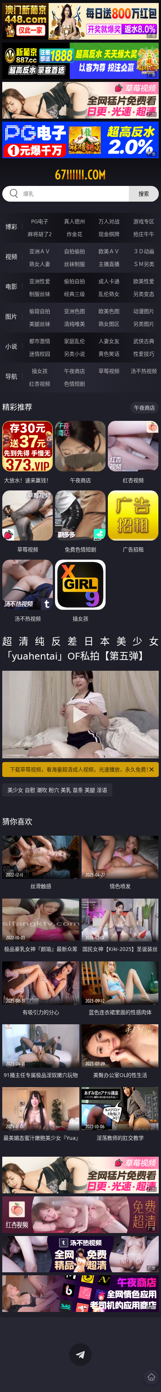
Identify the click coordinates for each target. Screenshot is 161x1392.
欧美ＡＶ (108, 251)
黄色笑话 (108, 353)
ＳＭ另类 (143, 263)
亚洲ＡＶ (39, 251)
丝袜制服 (74, 263)
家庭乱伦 (74, 341)
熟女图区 (108, 323)
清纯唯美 (74, 323)
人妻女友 (108, 341)
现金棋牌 (108, 234)
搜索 (144, 193)
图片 (11, 316)
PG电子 (39, 221)
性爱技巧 (143, 353)
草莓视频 (108, 370)
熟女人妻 (39, 263)
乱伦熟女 (108, 293)
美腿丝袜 (39, 323)
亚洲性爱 (39, 281)
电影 (11, 286)
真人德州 (74, 221)
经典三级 (74, 293)
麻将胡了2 (40, 234)
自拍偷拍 (74, 251)
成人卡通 (108, 281)
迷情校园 (39, 353)
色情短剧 (74, 383)
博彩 (11, 227)
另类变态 (143, 293)
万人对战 (108, 221)
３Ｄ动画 (143, 251)
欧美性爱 (143, 281)
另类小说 (74, 353)
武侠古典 (143, 341)
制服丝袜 (39, 293)
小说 (11, 346)
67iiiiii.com (80, 174)
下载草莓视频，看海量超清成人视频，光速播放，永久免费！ (80, 769)
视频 (11, 257)
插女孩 (40, 370)
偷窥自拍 (39, 311)
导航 (11, 376)
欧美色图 (108, 311)
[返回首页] (151, 1377)
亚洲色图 (74, 311)
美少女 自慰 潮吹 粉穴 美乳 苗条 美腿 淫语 (57, 789)
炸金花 (74, 234)
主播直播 (108, 263)
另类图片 (143, 323)
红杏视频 (39, 383)
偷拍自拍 (74, 281)
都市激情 (39, 341)
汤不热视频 (144, 370)
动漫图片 (143, 311)
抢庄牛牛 (143, 234)
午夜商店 (74, 370)
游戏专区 (143, 221)
